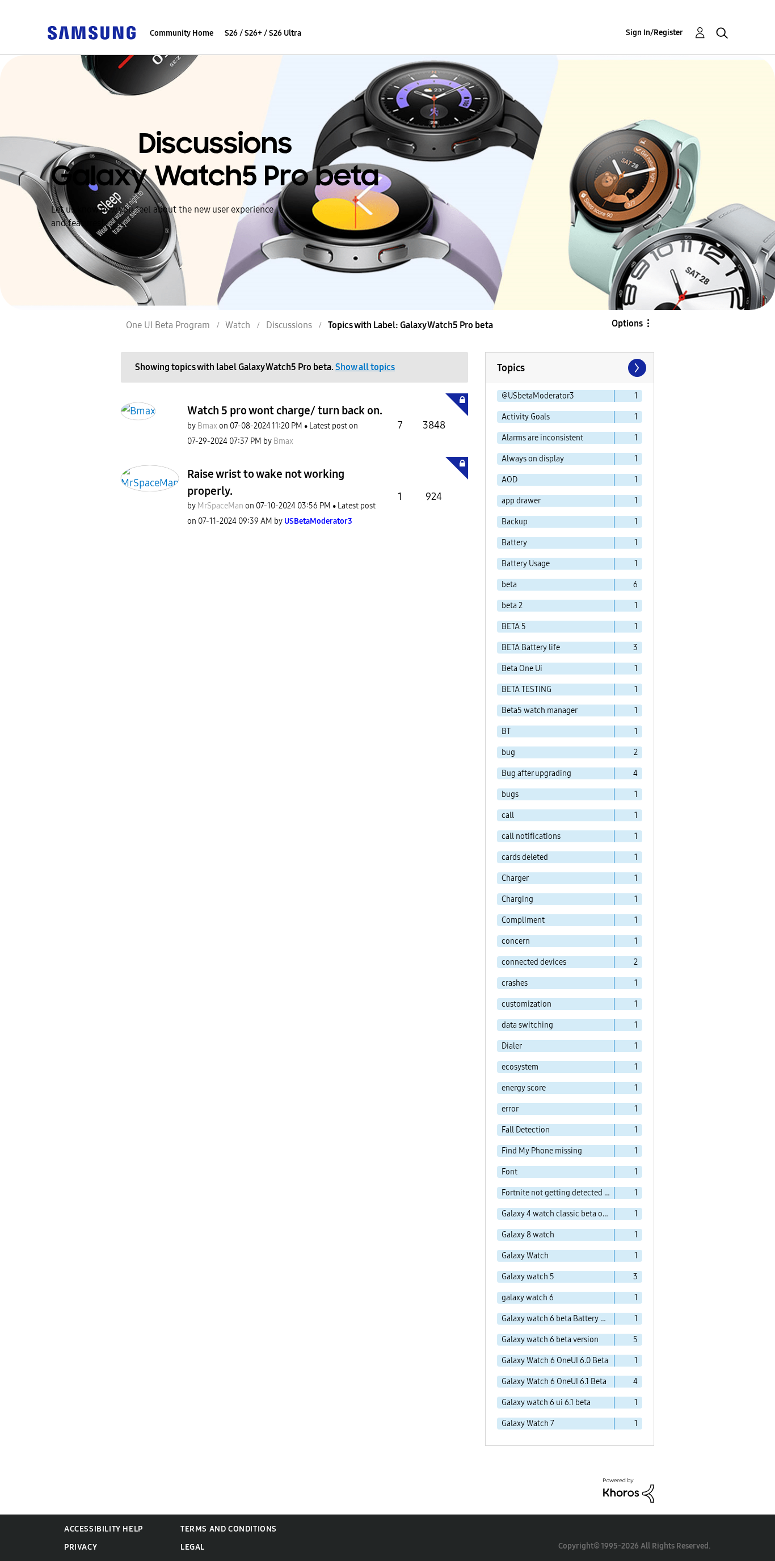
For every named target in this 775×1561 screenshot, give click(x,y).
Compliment (523, 920)
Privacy (80, 1547)
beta (509, 584)
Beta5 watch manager (540, 710)
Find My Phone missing (542, 1151)
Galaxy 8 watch (528, 1235)
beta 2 (512, 605)
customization (526, 1004)
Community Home (181, 33)
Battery (514, 543)
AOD (509, 480)
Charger (515, 878)
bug (508, 752)
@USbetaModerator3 (538, 396)
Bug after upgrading (536, 773)
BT (506, 731)
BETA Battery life (531, 647)
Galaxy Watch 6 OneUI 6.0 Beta (555, 1360)
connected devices (534, 962)
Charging (517, 899)
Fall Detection (526, 1130)
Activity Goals (526, 417)
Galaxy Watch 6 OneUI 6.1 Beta (554, 1381)
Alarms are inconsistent (542, 438)
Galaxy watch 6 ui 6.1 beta (546, 1402)
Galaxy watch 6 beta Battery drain (558, 1319)
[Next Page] (636, 368)
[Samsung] (91, 32)
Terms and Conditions (228, 1529)
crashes (515, 983)
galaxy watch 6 (528, 1298)
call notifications (531, 836)
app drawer (521, 501)
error (510, 1109)
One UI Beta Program (168, 325)
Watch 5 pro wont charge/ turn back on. (284, 410)
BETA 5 (514, 626)
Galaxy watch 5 (528, 1277)
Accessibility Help (103, 1529)
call (508, 815)
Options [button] (627, 323)
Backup (515, 522)
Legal (192, 1547)
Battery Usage (526, 564)
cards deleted (525, 857)
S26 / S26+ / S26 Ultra (263, 33)
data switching (527, 1025)
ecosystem (520, 1067)
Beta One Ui (522, 668)
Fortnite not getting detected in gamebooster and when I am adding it (558, 1193)
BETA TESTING (526, 689)
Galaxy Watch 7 (528, 1423)
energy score (524, 1088)
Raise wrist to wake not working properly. (265, 482)
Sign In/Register (654, 32)
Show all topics (365, 367)
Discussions (289, 325)
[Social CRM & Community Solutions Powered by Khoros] (628, 1489)
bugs (510, 794)
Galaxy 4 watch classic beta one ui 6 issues (558, 1214)
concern (516, 941)
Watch (237, 325)
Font (509, 1172)
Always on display (533, 459)
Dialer (512, 1046)
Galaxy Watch (525, 1256)
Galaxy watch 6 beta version (550, 1339)
